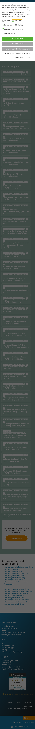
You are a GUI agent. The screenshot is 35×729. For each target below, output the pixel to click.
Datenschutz (28, 57)
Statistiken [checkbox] (8, 25)
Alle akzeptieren (17, 39)
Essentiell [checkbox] (7, 21)
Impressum (18, 57)
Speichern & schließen (17, 44)
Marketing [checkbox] (19, 25)
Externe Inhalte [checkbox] (9, 33)
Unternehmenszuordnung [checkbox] (13, 29)
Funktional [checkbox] (18, 21)
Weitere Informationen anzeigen (17, 53)
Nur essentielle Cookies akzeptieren (17, 49)
